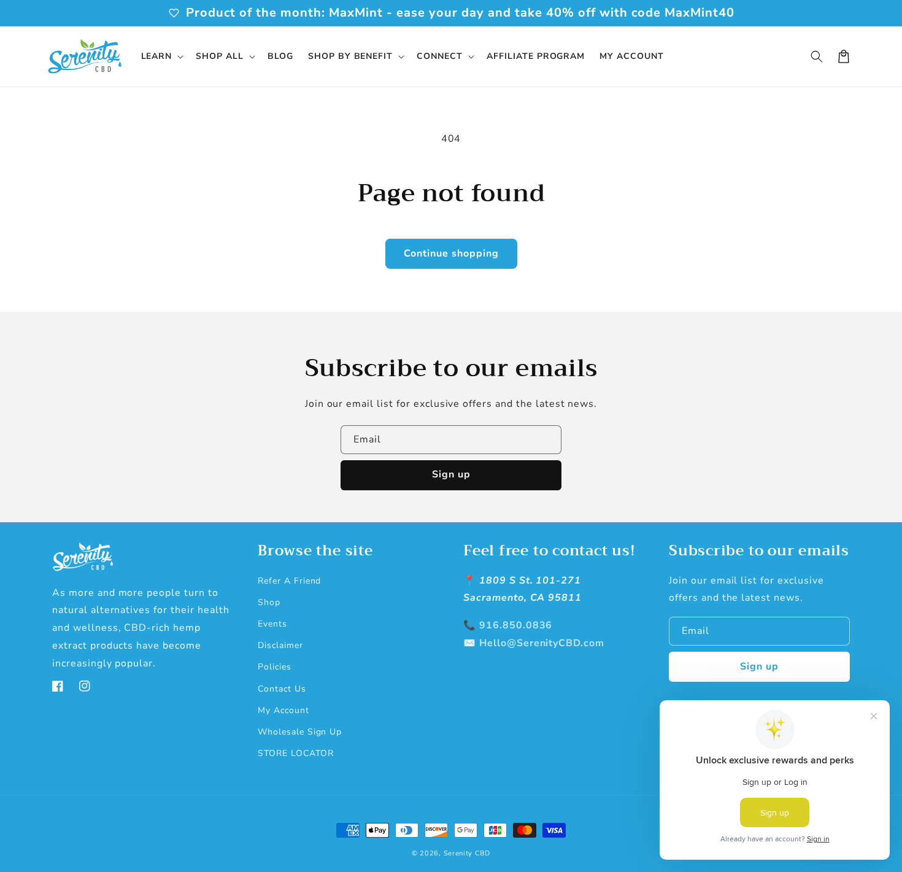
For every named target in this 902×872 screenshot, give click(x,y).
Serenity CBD (467, 853)
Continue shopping (451, 253)
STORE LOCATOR (295, 753)
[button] (161, 56)
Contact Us (282, 689)
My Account (283, 710)
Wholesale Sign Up (300, 732)
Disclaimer (280, 645)
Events (272, 624)
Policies (274, 667)
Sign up (451, 474)
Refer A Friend (289, 581)
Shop (269, 602)
